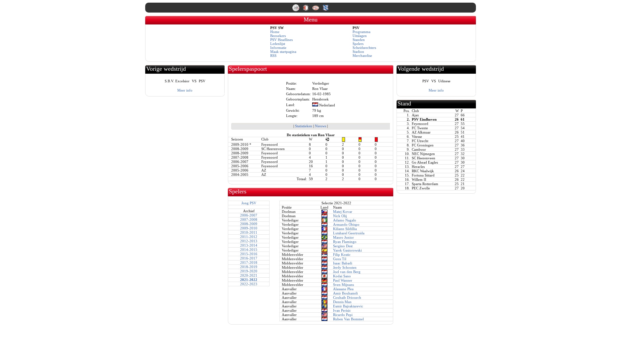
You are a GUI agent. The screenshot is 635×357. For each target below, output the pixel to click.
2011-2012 (248, 237)
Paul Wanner (342, 280)
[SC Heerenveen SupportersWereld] (325, 10)
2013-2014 (248, 245)
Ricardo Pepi (343, 315)
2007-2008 (248, 219)
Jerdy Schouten (345, 267)
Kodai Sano (342, 276)
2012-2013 (248, 241)
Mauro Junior (343, 237)
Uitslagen (360, 36)
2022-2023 (248, 284)
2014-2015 (248, 250)
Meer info (184, 90)
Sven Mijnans (343, 285)
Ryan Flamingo (345, 242)
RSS (273, 56)
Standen (359, 40)
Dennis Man (342, 302)
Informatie (278, 48)
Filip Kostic (342, 255)
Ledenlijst (277, 44)
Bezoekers (278, 36)
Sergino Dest (343, 246)
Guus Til (339, 259)
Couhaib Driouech (347, 297)
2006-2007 (248, 215)
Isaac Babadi (342, 263)
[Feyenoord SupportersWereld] (306, 10)
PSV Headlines (281, 40)
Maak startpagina (283, 52)
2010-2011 (248, 232)
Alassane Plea (343, 289)
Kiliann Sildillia (345, 229)
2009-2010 (248, 228)
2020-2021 (248, 275)
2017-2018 (248, 262)
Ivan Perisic (342, 310)
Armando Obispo (346, 224)
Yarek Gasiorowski (347, 250)
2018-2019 (248, 267)
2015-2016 (248, 254)
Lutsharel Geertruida (348, 233)
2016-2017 (248, 258)
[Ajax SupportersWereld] (296, 10)
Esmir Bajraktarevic (348, 306)
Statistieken (303, 126)
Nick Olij (340, 216)
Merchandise (362, 56)
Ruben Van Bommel (348, 319)
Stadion (358, 52)
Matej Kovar (342, 212)
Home (274, 32)
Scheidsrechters (364, 48)
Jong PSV (248, 203)
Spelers (358, 44)
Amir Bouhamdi (345, 293)
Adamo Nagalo (344, 220)
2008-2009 (248, 224)
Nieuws (320, 126)
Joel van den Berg (346, 272)
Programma (361, 32)
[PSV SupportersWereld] (316, 10)
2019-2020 (248, 271)
